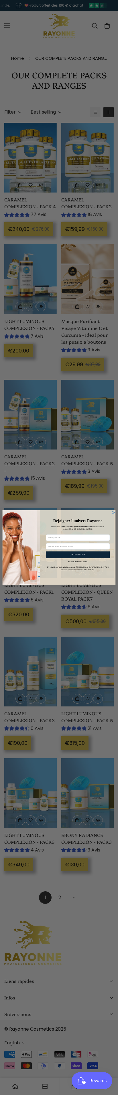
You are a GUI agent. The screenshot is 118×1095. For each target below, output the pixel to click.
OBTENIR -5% (78, 555)
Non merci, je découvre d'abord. (78, 561)
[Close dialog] (113, 512)
